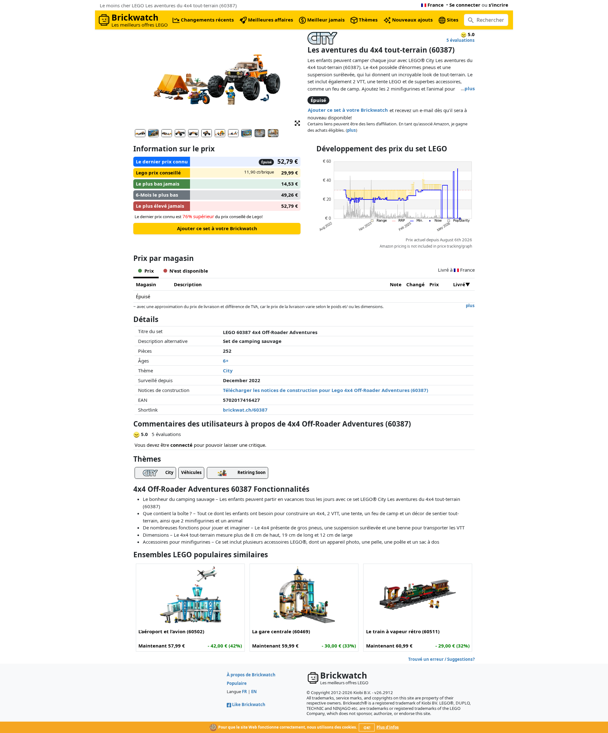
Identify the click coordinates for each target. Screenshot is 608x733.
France (436, 5)
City (228, 370)
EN (254, 691)
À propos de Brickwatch (251, 675)
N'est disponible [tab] (188, 271)
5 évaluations (460, 40)
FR (244, 691)
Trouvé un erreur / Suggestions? (441, 659)
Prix (434, 284)
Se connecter (464, 5)
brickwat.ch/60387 (245, 410)
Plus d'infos (388, 727)
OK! (367, 727)
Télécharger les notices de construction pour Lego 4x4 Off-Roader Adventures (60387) (325, 390)
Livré (459, 284)
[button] (297, 122)
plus (470, 88)
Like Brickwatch (248, 704)
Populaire (237, 683)
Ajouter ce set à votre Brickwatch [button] (348, 110)
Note (396, 284)
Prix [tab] (149, 271)
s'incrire (498, 5)
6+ (226, 360)
